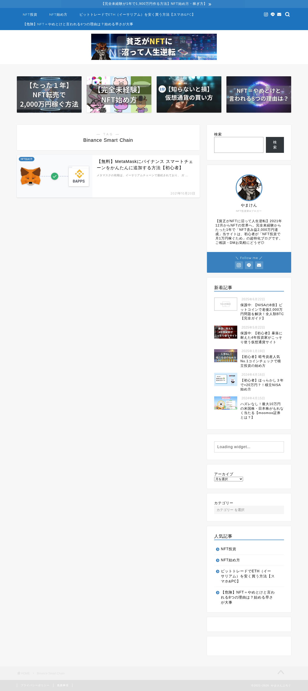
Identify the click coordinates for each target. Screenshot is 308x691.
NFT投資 (30, 14)
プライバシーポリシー (35, 685)
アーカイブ (223, 474)
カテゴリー (223, 503)
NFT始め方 (58, 14)
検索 (218, 134)
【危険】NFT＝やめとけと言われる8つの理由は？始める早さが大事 (78, 24)
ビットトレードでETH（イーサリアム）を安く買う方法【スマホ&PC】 (137, 14)
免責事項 (63, 685)
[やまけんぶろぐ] (154, 59)
